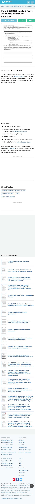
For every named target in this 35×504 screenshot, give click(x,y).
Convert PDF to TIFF (7, 468)
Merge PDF (22, 442)
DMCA (20, 465)
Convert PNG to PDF (7, 445)
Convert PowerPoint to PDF (8, 452)
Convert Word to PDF (7, 440)
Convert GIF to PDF (6, 447)
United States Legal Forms (8, 196)
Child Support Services (19, 131)
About (20, 461)
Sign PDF (21, 445)
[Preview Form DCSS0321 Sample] (18, 44)
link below (11, 148)
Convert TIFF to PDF (7, 449)
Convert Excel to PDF (7, 442)
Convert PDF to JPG (6, 461)
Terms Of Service (23, 470)
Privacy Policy (22, 468)
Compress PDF (23, 447)
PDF (22, 20)
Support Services (19, 76)
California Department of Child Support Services (13, 190)
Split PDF (21, 440)
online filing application (24, 142)
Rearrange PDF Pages (25, 449)
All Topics (21, 475)
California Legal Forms (7, 193)
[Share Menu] (32, 486)
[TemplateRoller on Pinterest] (14, 479)
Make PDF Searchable (25, 452)
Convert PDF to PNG (7, 463)
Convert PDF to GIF (6, 465)
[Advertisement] (17, 103)
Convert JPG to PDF (6, 454)
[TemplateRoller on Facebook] (17, 479)
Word (31, 20)
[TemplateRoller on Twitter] (21, 479)
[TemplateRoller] (6, 2)
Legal (17, 193)
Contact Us (22, 472)
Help (20, 463)
